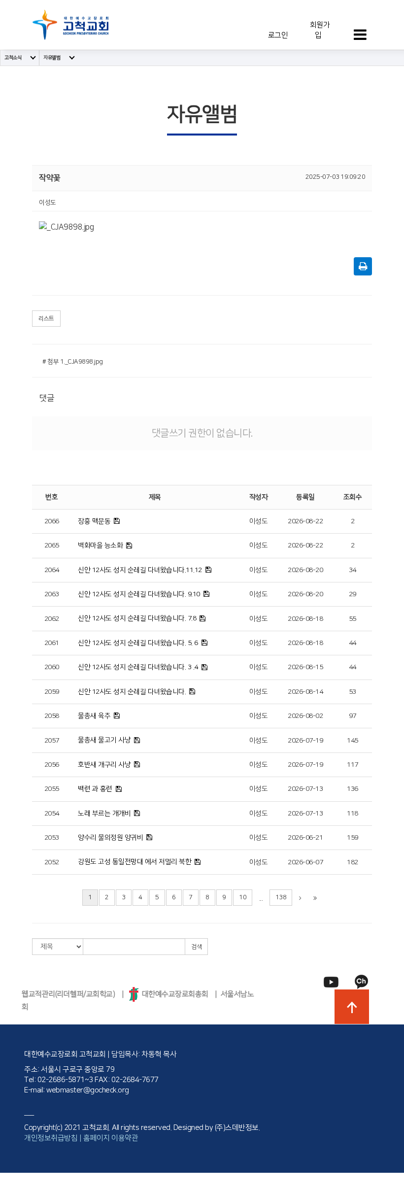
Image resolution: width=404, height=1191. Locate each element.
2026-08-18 (305, 619)
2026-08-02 (305, 716)
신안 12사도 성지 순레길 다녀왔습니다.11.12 (140, 570)
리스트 (46, 318)
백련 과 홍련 (95, 789)
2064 (51, 570)
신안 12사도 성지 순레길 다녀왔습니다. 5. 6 (138, 643)
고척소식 (12, 58)
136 (352, 789)
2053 (51, 838)
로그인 (278, 35)
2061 (51, 643)
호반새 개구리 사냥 (104, 765)
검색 (196, 947)
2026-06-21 (305, 838)
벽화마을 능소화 (100, 545)
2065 (51, 545)
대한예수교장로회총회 (173, 994)
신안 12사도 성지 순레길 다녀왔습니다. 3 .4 (138, 667)
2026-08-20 (305, 570)
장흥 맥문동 (94, 521)
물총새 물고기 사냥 (104, 740)
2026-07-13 (305, 789)
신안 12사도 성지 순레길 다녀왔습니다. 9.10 (139, 594)
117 (352, 765)
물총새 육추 (94, 716)
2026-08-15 (305, 667)
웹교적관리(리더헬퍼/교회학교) (68, 994)
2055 (51, 789)
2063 (51, 594)
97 (352, 716)
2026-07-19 (305, 741)
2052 (51, 862)
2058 (51, 716)
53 (352, 692)
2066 (51, 521)
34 (352, 570)
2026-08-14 (305, 692)
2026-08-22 (305, 521)
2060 (51, 667)
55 (352, 619)
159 (352, 838)
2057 (51, 741)
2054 (51, 813)
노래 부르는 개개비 (104, 813)
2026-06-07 (305, 862)
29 (352, 594)
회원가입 (319, 30)
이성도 (258, 521)
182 (352, 862)
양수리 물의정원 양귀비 (110, 838)
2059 (51, 692)
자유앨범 (51, 58)
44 (352, 643)
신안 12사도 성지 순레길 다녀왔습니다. (132, 692)
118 (352, 813)
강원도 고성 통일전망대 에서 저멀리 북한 (134, 862)
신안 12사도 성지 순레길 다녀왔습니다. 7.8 (137, 618)
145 (352, 741)
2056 (51, 765)
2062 (51, 619)
